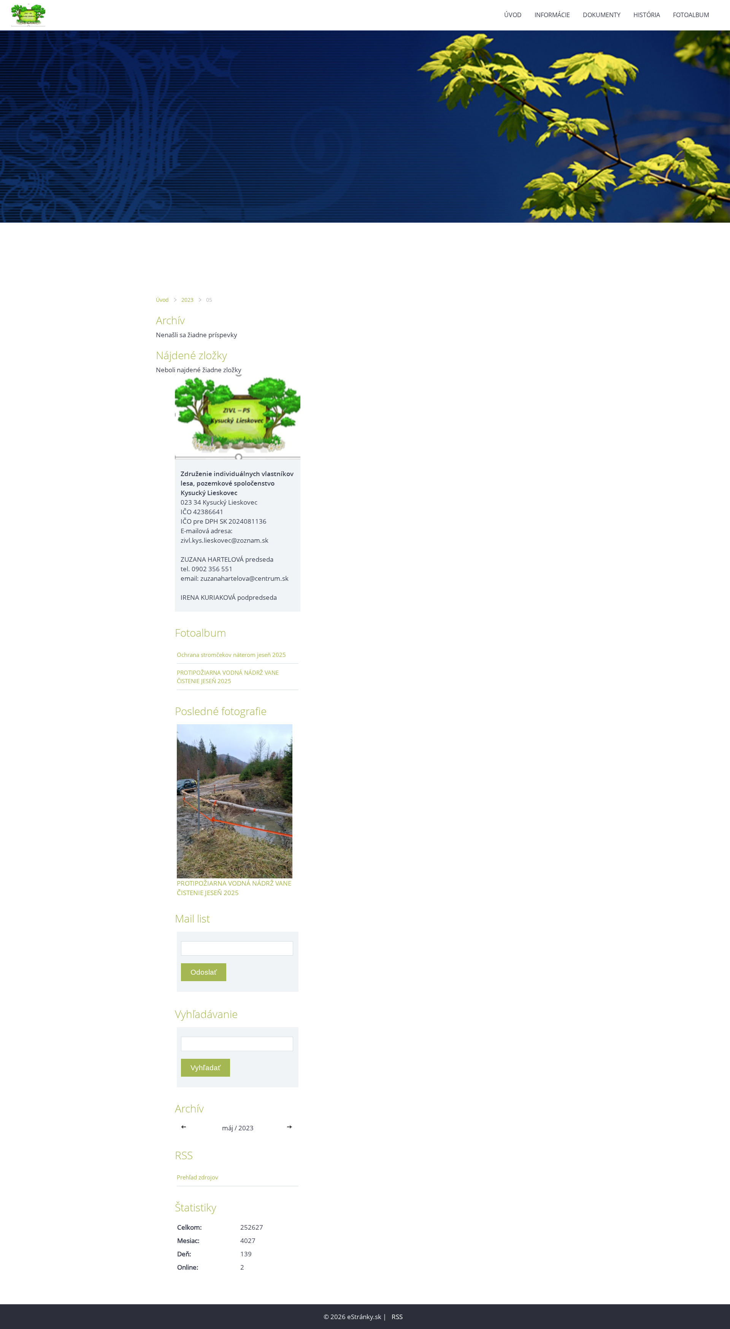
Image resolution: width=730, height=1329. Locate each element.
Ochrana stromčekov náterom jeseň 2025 (231, 654)
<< (185, 1127)
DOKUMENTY (601, 15)
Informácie (552, 15)
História (646, 15)
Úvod (513, 15)
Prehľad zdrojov (197, 1177)
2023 (187, 299)
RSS (397, 1316)
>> (290, 1127)
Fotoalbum (691, 15)
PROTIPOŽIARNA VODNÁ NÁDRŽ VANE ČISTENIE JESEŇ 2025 (228, 677)
